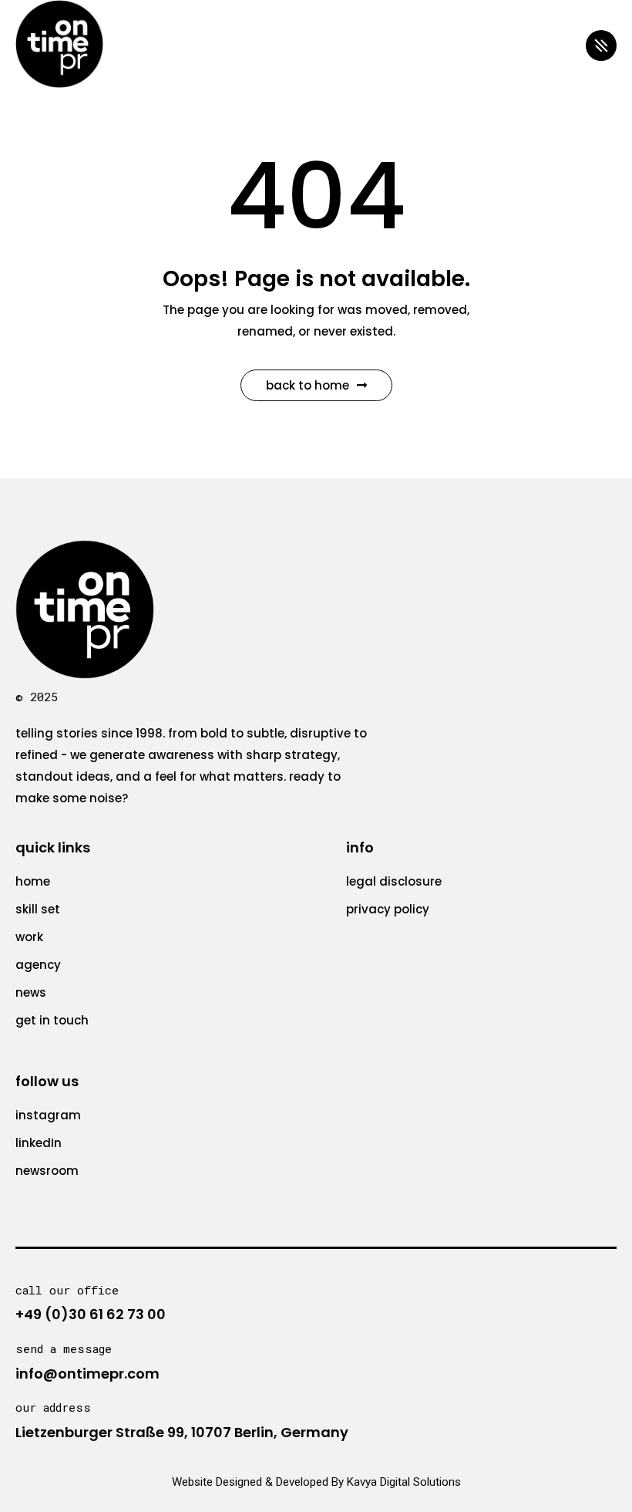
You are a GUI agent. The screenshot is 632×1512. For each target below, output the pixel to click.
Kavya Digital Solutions (404, 1482)
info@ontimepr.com (87, 1373)
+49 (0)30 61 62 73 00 (90, 1314)
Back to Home (307, 385)
